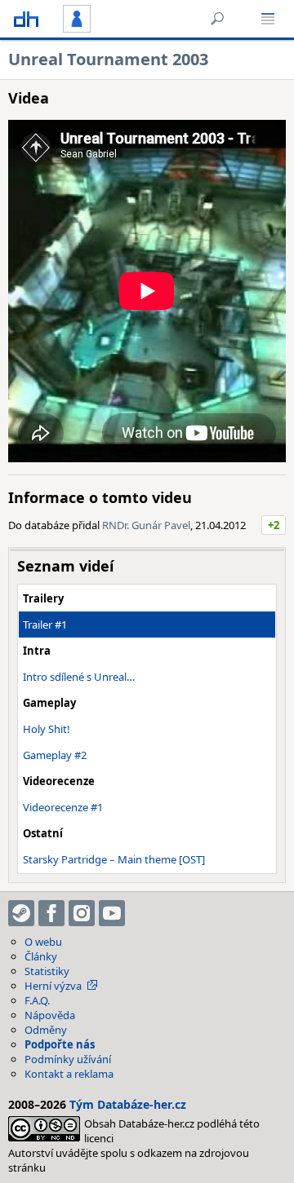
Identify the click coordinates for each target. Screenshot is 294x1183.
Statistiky (46, 971)
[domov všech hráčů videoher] (26, 19)
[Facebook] (51, 913)
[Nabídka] (267, 19)
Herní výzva (53, 985)
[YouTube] (112, 913)
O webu (43, 941)
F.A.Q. (37, 1000)
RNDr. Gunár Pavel (146, 525)
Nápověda (49, 1015)
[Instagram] (82, 913)
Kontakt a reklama (69, 1073)
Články (40, 956)
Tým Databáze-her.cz (127, 1104)
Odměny (45, 1029)
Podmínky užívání (67, 1059)
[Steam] (21, 913)
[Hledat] (217, 19)
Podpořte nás (59, 1044)
